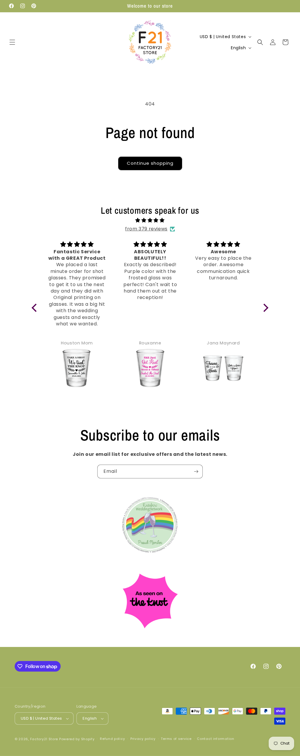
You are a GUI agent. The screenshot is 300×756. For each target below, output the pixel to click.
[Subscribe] (196, 471)
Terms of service (176, 738)
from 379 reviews (146, 228)
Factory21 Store (44, 739)
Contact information (215, 738)
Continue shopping (150, 163)
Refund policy (112, 738)
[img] (150, 220)
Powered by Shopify (77, 739)
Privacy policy (143, 738)
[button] (12, 42)
